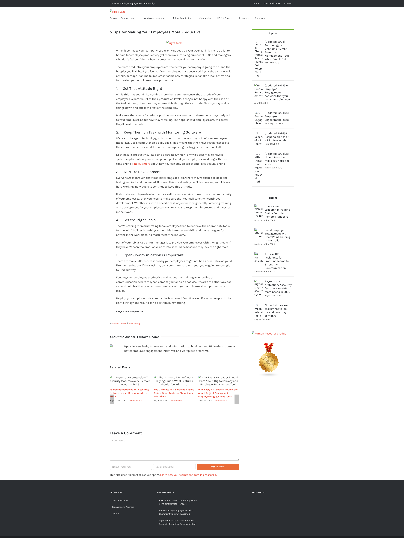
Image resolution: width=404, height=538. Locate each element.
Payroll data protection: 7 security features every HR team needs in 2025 (129, 393)
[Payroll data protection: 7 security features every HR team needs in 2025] (258, 282)
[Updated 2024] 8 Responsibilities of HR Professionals (276, 137)
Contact (115, 513)
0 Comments (136, 400)
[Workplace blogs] (269, 345)
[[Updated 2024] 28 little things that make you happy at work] (258, 154)
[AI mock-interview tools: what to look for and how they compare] (258, 305)
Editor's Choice (119, 323)
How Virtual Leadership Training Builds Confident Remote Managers (277, 211)
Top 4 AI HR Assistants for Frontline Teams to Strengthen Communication (277, 261)
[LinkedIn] (268, 500)
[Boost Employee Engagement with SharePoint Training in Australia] (258, 230)
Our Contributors (120, 500)
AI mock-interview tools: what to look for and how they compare (276, 310)
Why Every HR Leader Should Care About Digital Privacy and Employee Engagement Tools (218, 393)
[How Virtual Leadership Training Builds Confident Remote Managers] (258, 206)
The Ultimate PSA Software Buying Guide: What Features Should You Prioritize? (174, 393)
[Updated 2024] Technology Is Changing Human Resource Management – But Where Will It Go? (277, 50)
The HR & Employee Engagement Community (132, 3)
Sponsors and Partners (123, 507)
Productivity (134, 323)
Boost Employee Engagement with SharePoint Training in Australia (277, 235)
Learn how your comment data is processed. (188, 475)
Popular (273, 33)
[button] (271, 18)
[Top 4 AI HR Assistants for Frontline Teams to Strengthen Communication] (258, 254)
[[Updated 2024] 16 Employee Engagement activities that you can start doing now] (258, 86)
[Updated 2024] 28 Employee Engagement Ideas (277, 116)
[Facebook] (253, 500)
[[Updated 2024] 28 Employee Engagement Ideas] (258, 113)
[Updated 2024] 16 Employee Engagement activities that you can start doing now (277, 92)
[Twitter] (258, 500)
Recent (273, 197)
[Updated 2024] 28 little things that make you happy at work (277, 159)
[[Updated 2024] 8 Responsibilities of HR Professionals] (258, 134)
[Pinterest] (263, 500)
